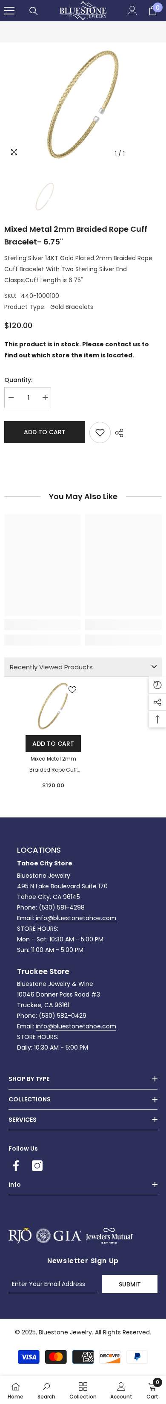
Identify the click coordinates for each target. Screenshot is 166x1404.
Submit (130, 1284)
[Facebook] (16, 1165)
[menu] (9, 11)
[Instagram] (37, 1165)
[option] (83, 104)
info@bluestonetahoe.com (76, 918)
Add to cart (45, 432)
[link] (42, 624)
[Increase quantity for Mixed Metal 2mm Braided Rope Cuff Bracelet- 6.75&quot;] (44, 397)
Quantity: (18, 380)
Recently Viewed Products (51, 667)
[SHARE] (117, 433)
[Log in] (132, 10)
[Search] (34, 11)
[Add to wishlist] (100, 432)
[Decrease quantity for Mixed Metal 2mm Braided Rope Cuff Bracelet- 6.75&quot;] (10, 397)
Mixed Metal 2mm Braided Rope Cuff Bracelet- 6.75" (53, 765)
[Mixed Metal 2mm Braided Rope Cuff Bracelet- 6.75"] (53, 706)
